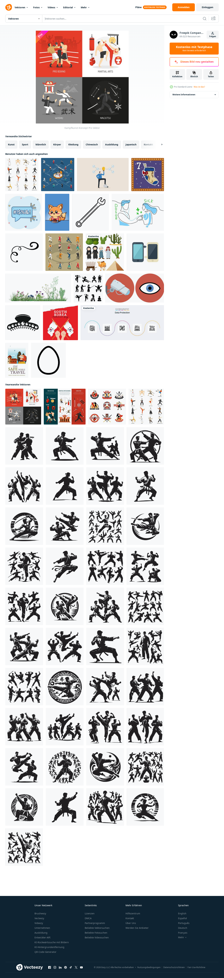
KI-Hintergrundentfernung (49, 947)
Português (184, 923)
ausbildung (111, 144)
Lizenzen (90, 913)
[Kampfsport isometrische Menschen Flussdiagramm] (57, 174)
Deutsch (182, 927)
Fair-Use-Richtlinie (196, 967)
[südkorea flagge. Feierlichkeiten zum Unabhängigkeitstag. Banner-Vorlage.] (60, 322)
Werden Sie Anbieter (137, 927)
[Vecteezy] (8, 7)
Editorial (68, 7)
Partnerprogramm (95, 923)
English (182, 913)
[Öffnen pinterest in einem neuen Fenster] (65, 967)
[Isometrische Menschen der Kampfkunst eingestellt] (64, 252)
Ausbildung (40, 932)
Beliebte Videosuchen (97, 937)
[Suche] (205, 19)
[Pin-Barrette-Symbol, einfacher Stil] (22, 322)
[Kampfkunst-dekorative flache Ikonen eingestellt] (21, 174)
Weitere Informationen (183, 94)
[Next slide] (159, 145)
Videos (51, 7)
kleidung (73, 144)
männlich (40, 144)
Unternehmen (42, 927)
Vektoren (20, 7)
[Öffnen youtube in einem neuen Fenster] (81, 967)
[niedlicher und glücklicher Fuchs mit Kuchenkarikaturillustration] (57, 212)
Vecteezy (39, 918)
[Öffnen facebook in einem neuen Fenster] (49, 967)
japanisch (131, 144)
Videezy (38, 923)
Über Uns (131, 923)
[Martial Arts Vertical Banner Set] (65, 407)
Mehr (84, 7)
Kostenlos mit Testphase (194, 48)
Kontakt (130, 918)
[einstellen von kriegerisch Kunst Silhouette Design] (24, 446)
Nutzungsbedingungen (148, 967)
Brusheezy (40, 913)
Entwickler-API (42, 937)
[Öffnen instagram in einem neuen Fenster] (55, 967)
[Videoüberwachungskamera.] (134, 288)
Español (182, 918)
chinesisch (92, 144)
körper (57, 144)
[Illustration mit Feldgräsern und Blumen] (38, 288)
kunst (11, 144)
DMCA (88, 918)
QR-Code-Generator (45, 951)
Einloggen (207, 7)
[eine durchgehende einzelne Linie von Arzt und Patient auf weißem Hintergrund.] (138, 212)
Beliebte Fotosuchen (96, 932)
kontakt (148, 144)
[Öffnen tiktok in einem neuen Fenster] (70, 967)
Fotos (36, 7)
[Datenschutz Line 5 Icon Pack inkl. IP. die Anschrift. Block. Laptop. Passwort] (122, 322)
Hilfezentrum (133, 913)
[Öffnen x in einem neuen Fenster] (76, 967)
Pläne (138, 7)
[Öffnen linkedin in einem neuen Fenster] (60, 967)
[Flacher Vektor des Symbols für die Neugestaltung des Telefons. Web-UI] (145, 252)
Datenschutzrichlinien (174, 967)
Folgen (212, 36)
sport (25, 144)
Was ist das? (199, 86)
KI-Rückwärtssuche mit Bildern (51, 942)
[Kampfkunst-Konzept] (23, 407)
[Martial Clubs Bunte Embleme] (107, 407)
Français (182, 932)
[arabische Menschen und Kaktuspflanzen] (105, 252)
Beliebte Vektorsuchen (97, 927)
